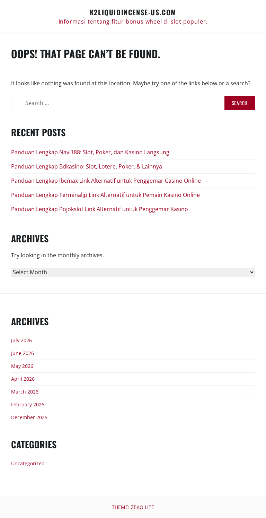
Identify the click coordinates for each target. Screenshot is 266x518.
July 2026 (21, 340)
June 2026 (22, 353)
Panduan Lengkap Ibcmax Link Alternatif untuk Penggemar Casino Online (106, 180)
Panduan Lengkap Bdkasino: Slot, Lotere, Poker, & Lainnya (86, 166)
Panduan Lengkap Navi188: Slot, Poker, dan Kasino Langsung (90, 152)
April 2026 (23, 378)
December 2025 (29, 417)
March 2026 (24, 391)
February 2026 (27, 404)
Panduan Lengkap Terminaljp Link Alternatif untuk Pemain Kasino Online (105, 195)
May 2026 (22, 366)
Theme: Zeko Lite (133, 507)
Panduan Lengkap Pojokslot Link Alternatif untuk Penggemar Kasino (99, 209)
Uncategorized (28, 463)
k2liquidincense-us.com (133, 12)
